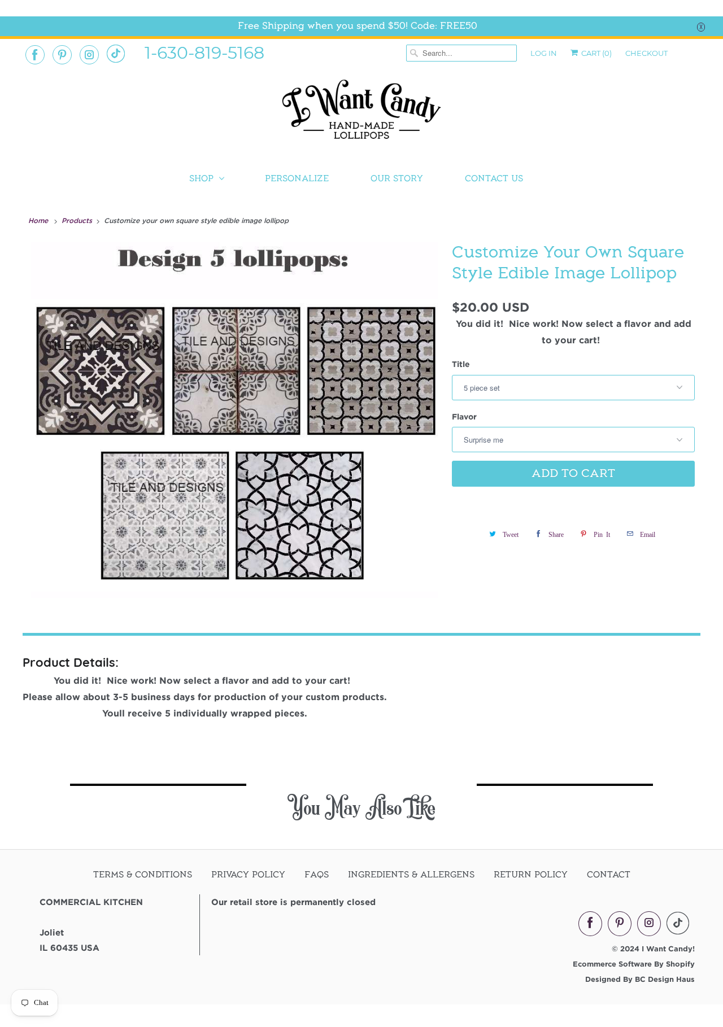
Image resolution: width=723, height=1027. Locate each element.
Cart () (596, 53)
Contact (608, 874)
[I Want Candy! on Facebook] (35, 54)
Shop (201, 178)
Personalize (297, 178)
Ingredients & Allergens (411, 874)
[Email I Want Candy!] (116, 54)
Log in (543, 53)
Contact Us (494, 178)
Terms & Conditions (142, 874)
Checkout (646, 53)
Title (461, 364)
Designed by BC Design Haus (640, 979)
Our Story (397, 178)
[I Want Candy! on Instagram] (89, 54)
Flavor (464, 416)
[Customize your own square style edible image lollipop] (234, 420)
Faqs (316, 874)
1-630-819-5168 (204, 52)
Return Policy (531, 874)
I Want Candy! (668, 948)
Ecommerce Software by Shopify (634, 964)
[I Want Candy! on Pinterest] (62, 54)
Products (78, 220)
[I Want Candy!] (361, 114)
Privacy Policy (248, 874)
